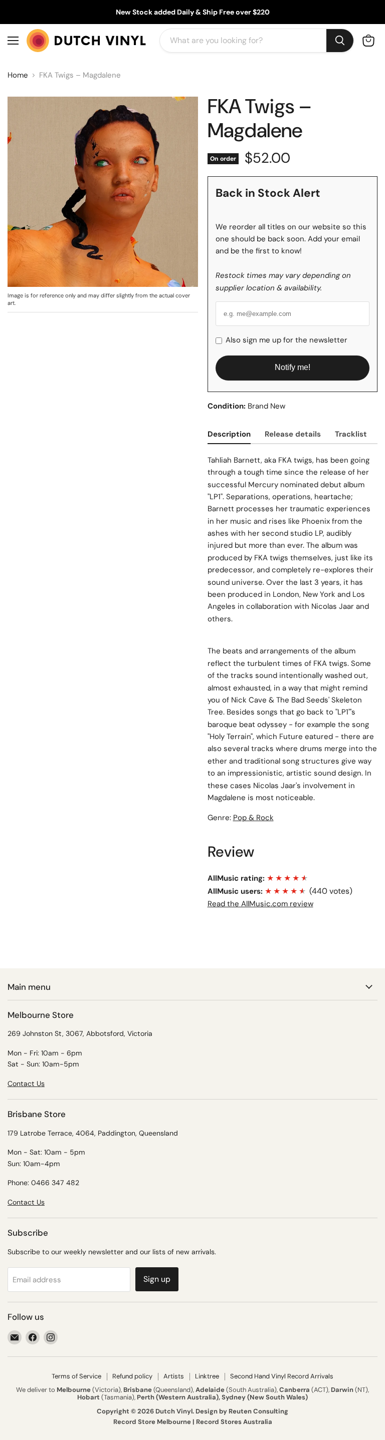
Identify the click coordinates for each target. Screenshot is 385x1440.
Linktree (207, 1376)
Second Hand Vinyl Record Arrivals (281, 1376)
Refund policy (132, 1376)
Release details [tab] (293, 434)
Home (18, 75)
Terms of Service (76, 1376)
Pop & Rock (253, 818)
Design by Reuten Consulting (242, 1411)
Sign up (156, 1279)
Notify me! (292, 367)
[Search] (339, 40)
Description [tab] (229, 434)
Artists (173, 1376)
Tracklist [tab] (351, 434)
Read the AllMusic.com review (260, 904)
